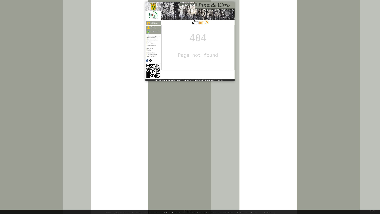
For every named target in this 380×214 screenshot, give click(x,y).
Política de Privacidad (197, 80)
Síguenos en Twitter (150, 60)
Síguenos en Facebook (147, 60)
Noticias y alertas (151, 53)
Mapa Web (220, 80)
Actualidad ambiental (152, 54)
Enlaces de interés (151, 43)
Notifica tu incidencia (153, 27)
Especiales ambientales (152, 39)
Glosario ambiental (151, 45)
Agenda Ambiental (151, 56)
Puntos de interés (155, 31)
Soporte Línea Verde (210, 80)
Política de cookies (270, 212)
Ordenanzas (150, 48)
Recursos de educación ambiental (152, 41)
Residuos (149, 50)
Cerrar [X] (372, 210)
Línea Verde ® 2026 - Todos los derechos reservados (168, 80)
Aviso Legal (186, 80)
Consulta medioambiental (154, 23)
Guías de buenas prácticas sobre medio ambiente (153, 36)
